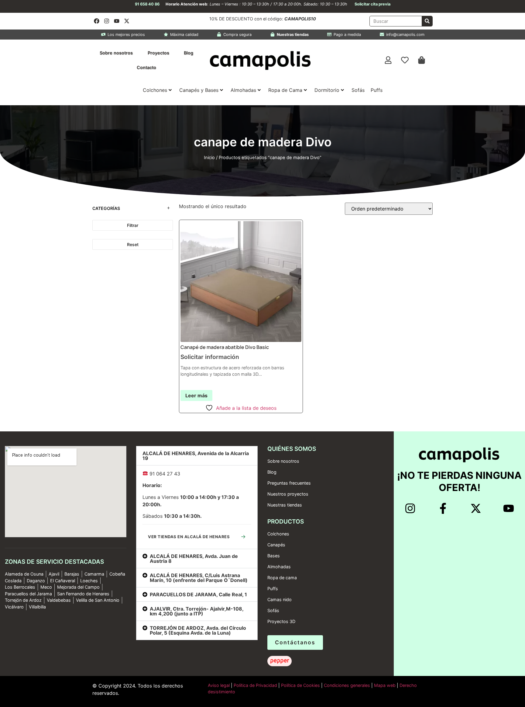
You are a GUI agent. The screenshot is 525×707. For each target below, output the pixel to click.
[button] (196, 455)
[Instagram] (106, 21)
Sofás (358, 90)
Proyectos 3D (281, 621)
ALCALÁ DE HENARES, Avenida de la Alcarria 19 (195, 455)
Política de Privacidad (254, 685)
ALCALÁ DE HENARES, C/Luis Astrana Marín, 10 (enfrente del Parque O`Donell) (199, 577)
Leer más (196, 395)
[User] (388, 60)
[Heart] (405, 60)
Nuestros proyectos (287, 493)
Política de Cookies (300, 685)
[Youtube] (116, 21)
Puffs (377, 90)
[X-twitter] (126, 21)
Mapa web (385, 685)
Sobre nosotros (116, 52)
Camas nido (279, 599)
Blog (188, 52)
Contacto (146, 67)
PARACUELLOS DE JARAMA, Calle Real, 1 (198, 594)
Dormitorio (326, 90)
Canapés (276, 544)
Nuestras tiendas (284, 504)
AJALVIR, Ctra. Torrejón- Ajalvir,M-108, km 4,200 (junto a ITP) (196, 611)
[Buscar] (427, 21)
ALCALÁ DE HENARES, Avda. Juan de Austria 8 (194, 558)
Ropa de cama (282, 577)
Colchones (155, 90)
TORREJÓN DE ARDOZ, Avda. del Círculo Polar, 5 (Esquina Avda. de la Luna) (198, 630)
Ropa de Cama (285, 90)
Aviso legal (219, 685)
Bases (273, 555)
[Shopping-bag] (421, 60)
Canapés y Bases (198, 90)
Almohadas (243, 90)
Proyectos (158, 52)
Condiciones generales (347, 685)
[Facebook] (96, 21)
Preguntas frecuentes (289, 483)
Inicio (209, 157)
